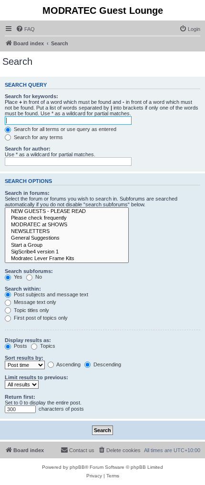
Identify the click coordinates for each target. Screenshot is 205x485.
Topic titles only (30, 310)
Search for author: (28, 149)
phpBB (77, 467)
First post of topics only (40, 318)
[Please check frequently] (67, 218)
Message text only (34, 302)
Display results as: (28, 340)
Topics (47, 346)
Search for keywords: (31, 96)
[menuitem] (25, 29)
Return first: (20, 397)
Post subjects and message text (50, 294)
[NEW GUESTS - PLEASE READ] (67, 211)
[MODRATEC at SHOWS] (67, 225)
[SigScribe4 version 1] (67, 252)
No (38, 277)
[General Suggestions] (67, 238)
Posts (19, 346)
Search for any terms (37, 137)
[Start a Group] (67, 245)
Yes (17, 277)
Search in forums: (27, 193)
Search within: (23, 289)
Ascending (68, 364)
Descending (106, 364)
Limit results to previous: (36, 377)
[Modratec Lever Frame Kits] (67, 258)
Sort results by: (24, 358)
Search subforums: (29, 271)
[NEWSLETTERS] (67, 231)
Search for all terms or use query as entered (64, 129)
